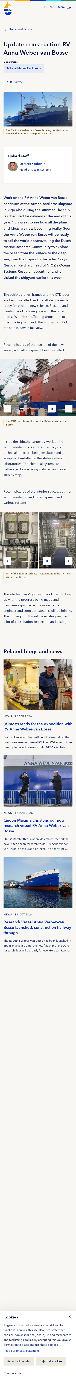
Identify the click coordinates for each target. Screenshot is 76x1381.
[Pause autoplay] (52, 408)
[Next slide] (68, 408)
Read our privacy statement (21, 1351)
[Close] (69, 1316)
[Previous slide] (7, 408)
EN (44, 7)
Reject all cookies (51, 1361)
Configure (10, 1373)
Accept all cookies (19, 1361)
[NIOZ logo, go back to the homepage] (8, 9)
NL (51, 7)
